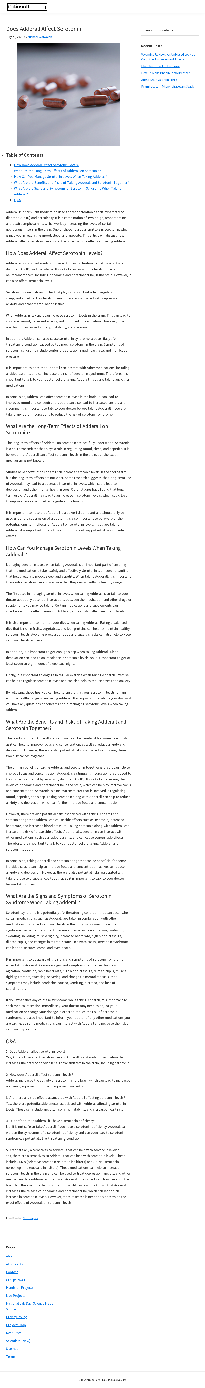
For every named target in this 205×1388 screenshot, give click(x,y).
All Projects (14, 1264)
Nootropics (30, 1218)
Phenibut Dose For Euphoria (160, 66)
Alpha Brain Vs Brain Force (159, 80)
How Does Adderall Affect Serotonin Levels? (46, 165)
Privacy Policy (16, 1317)
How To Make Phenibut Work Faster (165, 73)
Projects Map (16, 1325)
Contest (12, 1272)
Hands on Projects (20, 1287)
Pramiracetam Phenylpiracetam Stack (167, 86)
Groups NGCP (16, 1279)
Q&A (17, 200)
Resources (14, 1332)
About (10, 1256)
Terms (11, 1356)
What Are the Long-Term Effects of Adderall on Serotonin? (57, 170)
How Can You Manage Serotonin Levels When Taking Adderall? (60, 176)
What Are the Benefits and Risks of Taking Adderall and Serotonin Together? (71, 182)
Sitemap (12, 1348)
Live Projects (15, 1295)
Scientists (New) (18, 1340)
